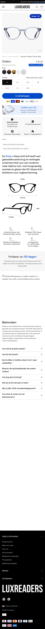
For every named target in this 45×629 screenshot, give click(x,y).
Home (4, 56)
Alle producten (13, 56)
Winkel (5, 570)
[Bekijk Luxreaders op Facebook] (8, 599)
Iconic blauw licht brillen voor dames (15, 148)
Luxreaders (10, 610)
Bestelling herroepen (9, 563)
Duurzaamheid (7, 552)
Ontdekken (7, 578)
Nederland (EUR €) (11, 606)
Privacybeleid (7, 560)
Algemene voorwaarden (10, 556)
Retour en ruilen (7, 545)
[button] (37, 7)
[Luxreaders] (22, 6)
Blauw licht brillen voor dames (13, 144)
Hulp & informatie (10, 536)
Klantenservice (7, 542)
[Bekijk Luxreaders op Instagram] (3, 599)
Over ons (5, 549)
